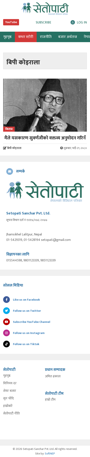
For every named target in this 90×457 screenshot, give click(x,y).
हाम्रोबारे (8, 406)
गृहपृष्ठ (6, 376)
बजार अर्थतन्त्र (67, 37)
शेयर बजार (9, 391)
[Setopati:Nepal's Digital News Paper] (45, 8)
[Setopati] (45, 191)
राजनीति (45, 37)
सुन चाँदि (8, 398)
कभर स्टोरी (25, 37)
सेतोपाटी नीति (11, 413)
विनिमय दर (10, 383)
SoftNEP (50, 453)
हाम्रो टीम (50, 399)
